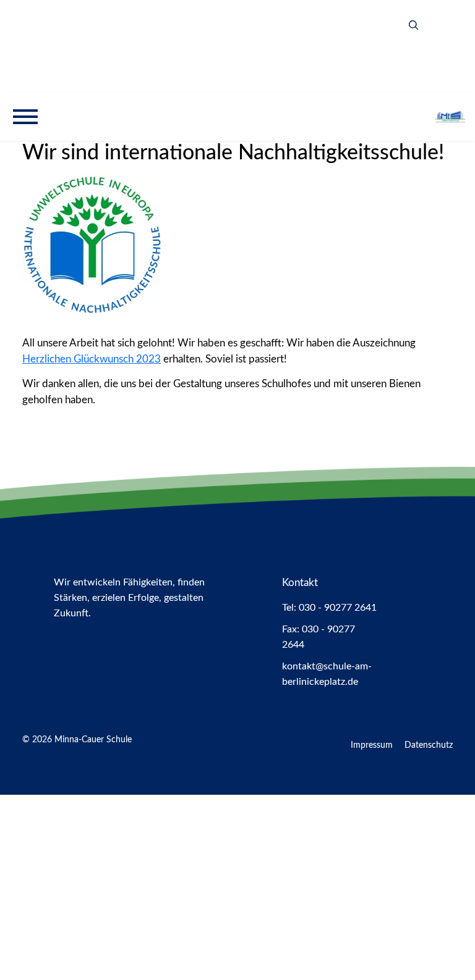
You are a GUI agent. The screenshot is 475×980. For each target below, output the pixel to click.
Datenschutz (428, 745)
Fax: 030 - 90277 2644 (318, 637)
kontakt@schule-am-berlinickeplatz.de (327, 674)
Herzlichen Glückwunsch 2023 (91, 359)
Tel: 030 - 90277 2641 (329, 608)
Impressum (372, 745)
